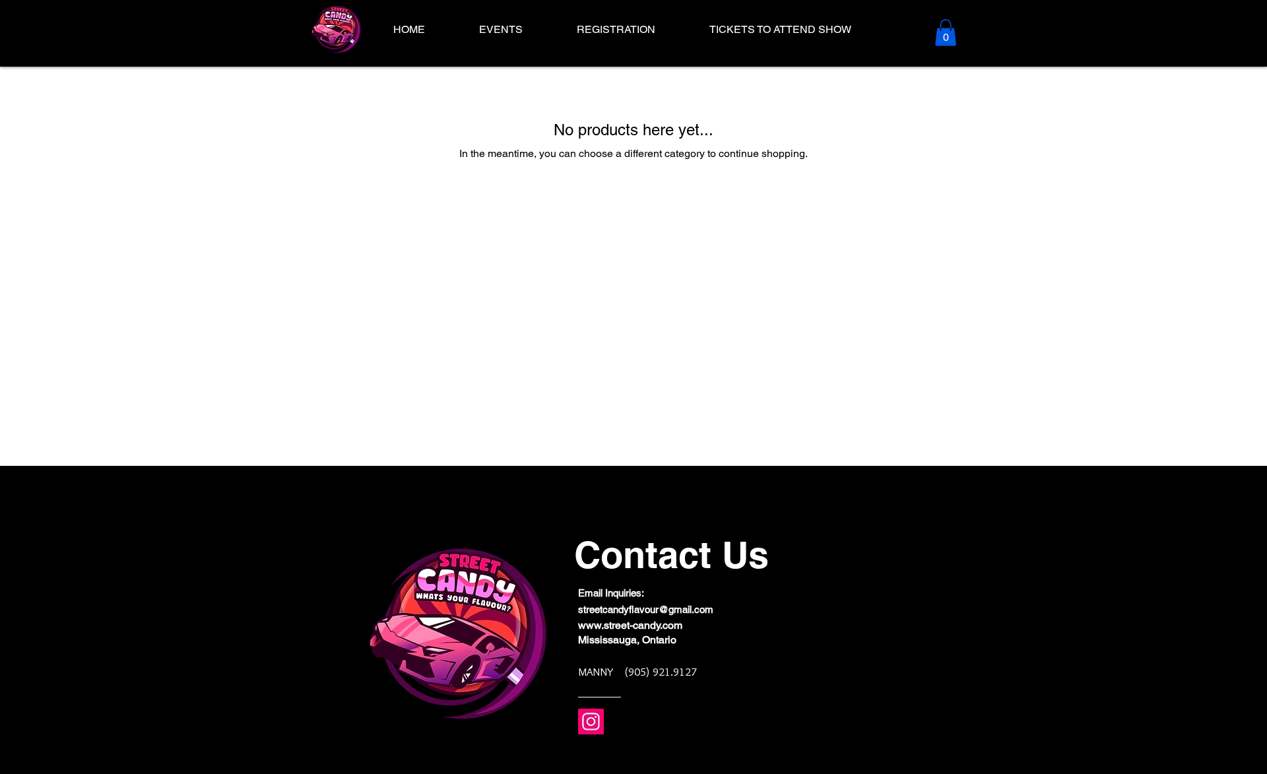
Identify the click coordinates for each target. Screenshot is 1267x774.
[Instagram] (591, 721)
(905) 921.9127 (660, 671)
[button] (945, 32)
